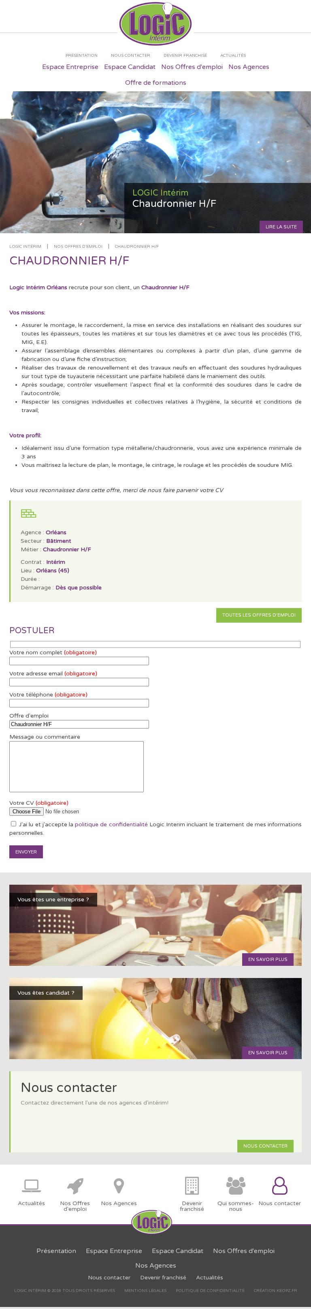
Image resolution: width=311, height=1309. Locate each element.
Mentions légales (145, 1290)
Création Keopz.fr (275, 1290)
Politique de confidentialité (210, 1290)
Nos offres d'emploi (78, 246)
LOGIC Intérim (25, 246)
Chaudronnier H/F (137, 246)
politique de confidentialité (111, 824)
